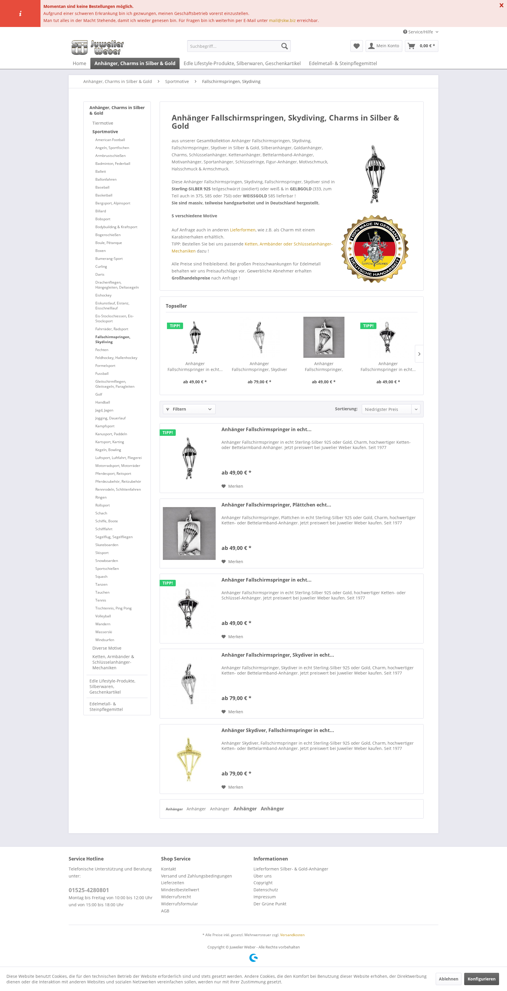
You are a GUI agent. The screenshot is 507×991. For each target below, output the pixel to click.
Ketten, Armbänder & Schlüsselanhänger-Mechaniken (113, 662)
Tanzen (101, 584)
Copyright (263, 882)
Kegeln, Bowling (108, 449)
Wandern (102, 623)
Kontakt (168, 869)
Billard (100, 211)
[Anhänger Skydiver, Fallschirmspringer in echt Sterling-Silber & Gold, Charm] (189, 759)
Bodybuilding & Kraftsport (116, 226)
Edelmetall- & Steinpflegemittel (106, 706)
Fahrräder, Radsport (111, 328)
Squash (101, 576)
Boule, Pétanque (108, 242)
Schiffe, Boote (106, 521)
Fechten (101, 349)
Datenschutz (266, 889)
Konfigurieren (482, 979)
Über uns (263, 876)
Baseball (102, 187)
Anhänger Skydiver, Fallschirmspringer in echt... (278, 730)
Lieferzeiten (172, 882)
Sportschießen (107, 568)
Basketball (103, 195)
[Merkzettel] (356, 46)
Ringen (101, 497)
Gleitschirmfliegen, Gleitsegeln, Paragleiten (114, 384)
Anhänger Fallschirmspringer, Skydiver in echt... (259, 366)
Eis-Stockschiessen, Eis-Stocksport (114, 318)
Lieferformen (243, 230)
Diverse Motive (106, 648)
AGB (165, 911)
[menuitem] (239, 46)
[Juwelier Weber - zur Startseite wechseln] (99, 47)
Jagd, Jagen (104, 410)
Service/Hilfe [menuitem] (420, 32)
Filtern (179, 409)
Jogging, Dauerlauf (110, 418)
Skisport (102, 552)
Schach (101, 513)
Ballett (100, 171)
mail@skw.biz (282, 20)
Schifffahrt (103, 528)
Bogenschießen (108, 234)
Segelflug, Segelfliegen (114, 536)
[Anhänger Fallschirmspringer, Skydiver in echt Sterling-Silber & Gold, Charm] (260, 337)
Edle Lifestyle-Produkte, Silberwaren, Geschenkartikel (112, 686)
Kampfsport (104, 425)
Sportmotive (105, 131)
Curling (101, 266)
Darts (99, 274)
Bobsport (102, 218)
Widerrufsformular (179, 904)
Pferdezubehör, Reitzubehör (118, 481)
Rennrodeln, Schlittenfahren (118, 489)
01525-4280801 (89, 890)
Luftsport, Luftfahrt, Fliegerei (118, 457)
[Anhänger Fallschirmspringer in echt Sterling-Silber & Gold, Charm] (195, 337)
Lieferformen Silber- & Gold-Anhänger (291, 869)
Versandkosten (292, 934)
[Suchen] (284, 46)
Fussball (102, 373)
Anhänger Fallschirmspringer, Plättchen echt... (324, 366)
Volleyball (103, 616)
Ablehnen (448, 979)
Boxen (100, 250)
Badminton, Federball (112, 163)
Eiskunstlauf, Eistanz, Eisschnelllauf (112, 306)
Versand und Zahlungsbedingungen (196, 876)
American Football (110, 139)
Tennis (100, 600)
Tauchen (102, 592)
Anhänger (175, 809)
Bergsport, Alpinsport (112, 203)
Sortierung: (346, 408)
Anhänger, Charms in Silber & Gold (117, 110)
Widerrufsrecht (176, 896)
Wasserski (103, 631)
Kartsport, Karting (109, 441)
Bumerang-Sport (109, 258)
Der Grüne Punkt (270, 904)
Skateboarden (106, 544)
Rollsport (102, 505)
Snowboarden (106, 560)
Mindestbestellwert (180, 889)
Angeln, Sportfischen (112, 147)
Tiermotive (102, 123)
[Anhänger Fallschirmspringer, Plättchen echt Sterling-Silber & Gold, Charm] (324, 337)
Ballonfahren (105, 179)
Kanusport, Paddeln (111, 433)
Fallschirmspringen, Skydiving (112, 339)
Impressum (265, 896)
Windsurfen (104, 639)
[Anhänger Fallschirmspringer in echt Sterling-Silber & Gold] (388, 337)
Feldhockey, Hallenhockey (116, 357)
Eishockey (103, 295)
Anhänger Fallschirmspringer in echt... (195, 366)
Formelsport (105, 365)
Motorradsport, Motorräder (117, 465)
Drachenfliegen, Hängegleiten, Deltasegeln (117, 285)
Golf (98, 394)
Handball (102, 402)
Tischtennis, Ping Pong (113, 608)
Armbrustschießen (110, 155)
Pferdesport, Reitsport (113, 473)
